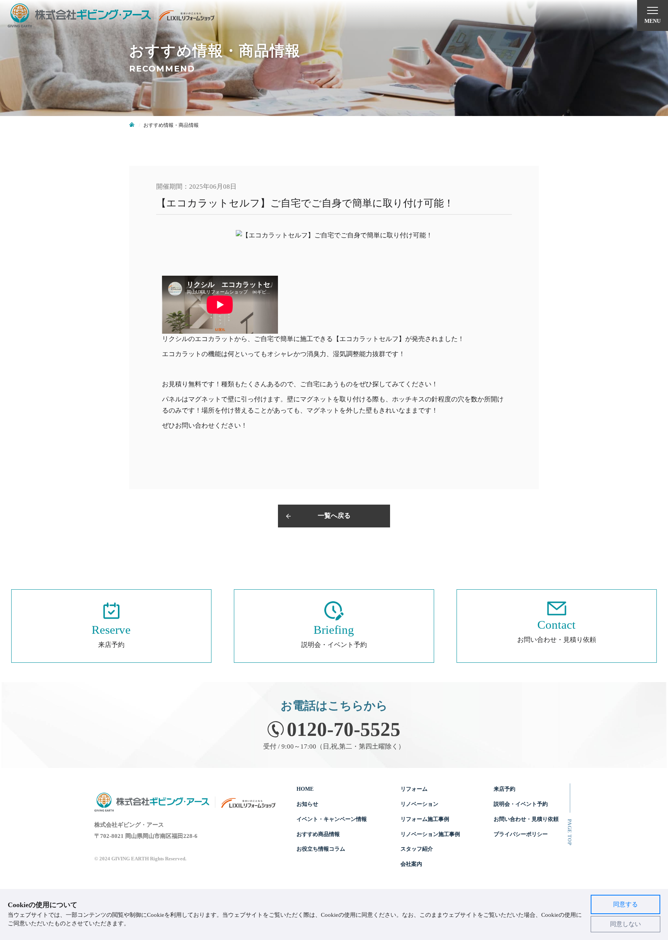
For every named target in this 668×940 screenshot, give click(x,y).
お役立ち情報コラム (321, 849)
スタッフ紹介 (416, 849)
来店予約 (504, 789)
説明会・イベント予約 (521, 804)
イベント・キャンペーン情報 (332, 819)
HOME (305, 789)
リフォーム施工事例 (424, 819)
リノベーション (419, 804)
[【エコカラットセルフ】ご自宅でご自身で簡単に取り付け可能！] (334, 235)
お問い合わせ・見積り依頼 (526, 819)
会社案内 (411, 864)
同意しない (625, 924)
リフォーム (414, 789)
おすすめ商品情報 (318, 834)
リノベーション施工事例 (430, 834)
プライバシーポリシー (521, 834)
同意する (625, 904)
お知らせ (307, 804)
